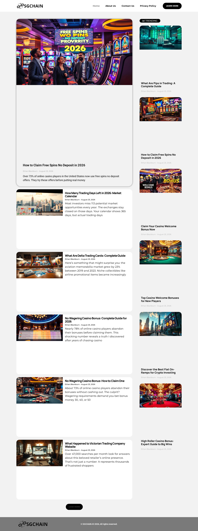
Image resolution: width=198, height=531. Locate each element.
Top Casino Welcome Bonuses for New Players (160, 299)
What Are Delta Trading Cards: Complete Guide (95, 256)
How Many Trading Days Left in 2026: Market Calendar (93, 194)
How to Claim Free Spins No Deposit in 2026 (54, 165)
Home (96, 5)
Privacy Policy (148, 5)
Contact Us (128, 5)
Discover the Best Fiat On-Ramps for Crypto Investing (158, 371)
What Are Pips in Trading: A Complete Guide (158, 84)
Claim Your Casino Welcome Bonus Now (158, 227)
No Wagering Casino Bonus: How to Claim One (94, 381)
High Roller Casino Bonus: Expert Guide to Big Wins (157, 442)
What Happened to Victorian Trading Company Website (95, 445)
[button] (74, 507)
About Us (110, 5)
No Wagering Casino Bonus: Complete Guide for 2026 (96, 319)
